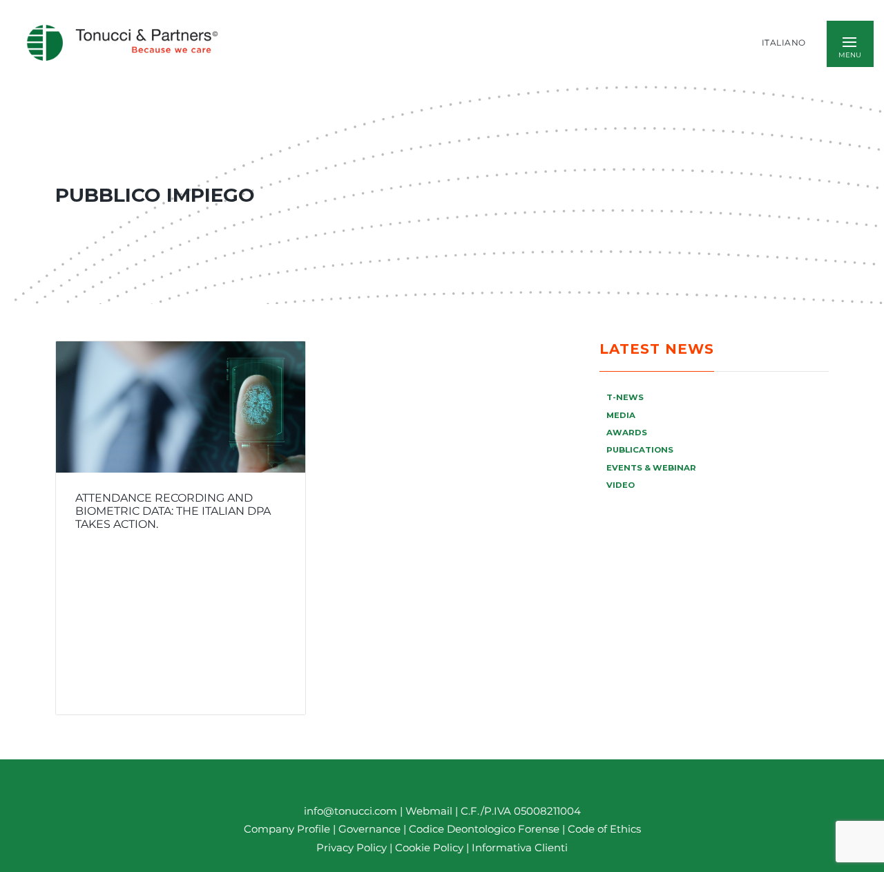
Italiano (784, 43)
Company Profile (287, 829)
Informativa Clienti (518, 847)
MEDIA (620, 415)
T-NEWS (625, 397)
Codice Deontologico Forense (485, 829)
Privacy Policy (351, 847)
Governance (370, 829)
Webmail (428, 810)
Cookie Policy (429, 847)
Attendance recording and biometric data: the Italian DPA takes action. (173, 511)
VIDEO (620, 485)
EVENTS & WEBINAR (651, 468)
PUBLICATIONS (639, 450)
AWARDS (626, 432)
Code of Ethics (604, 829)
